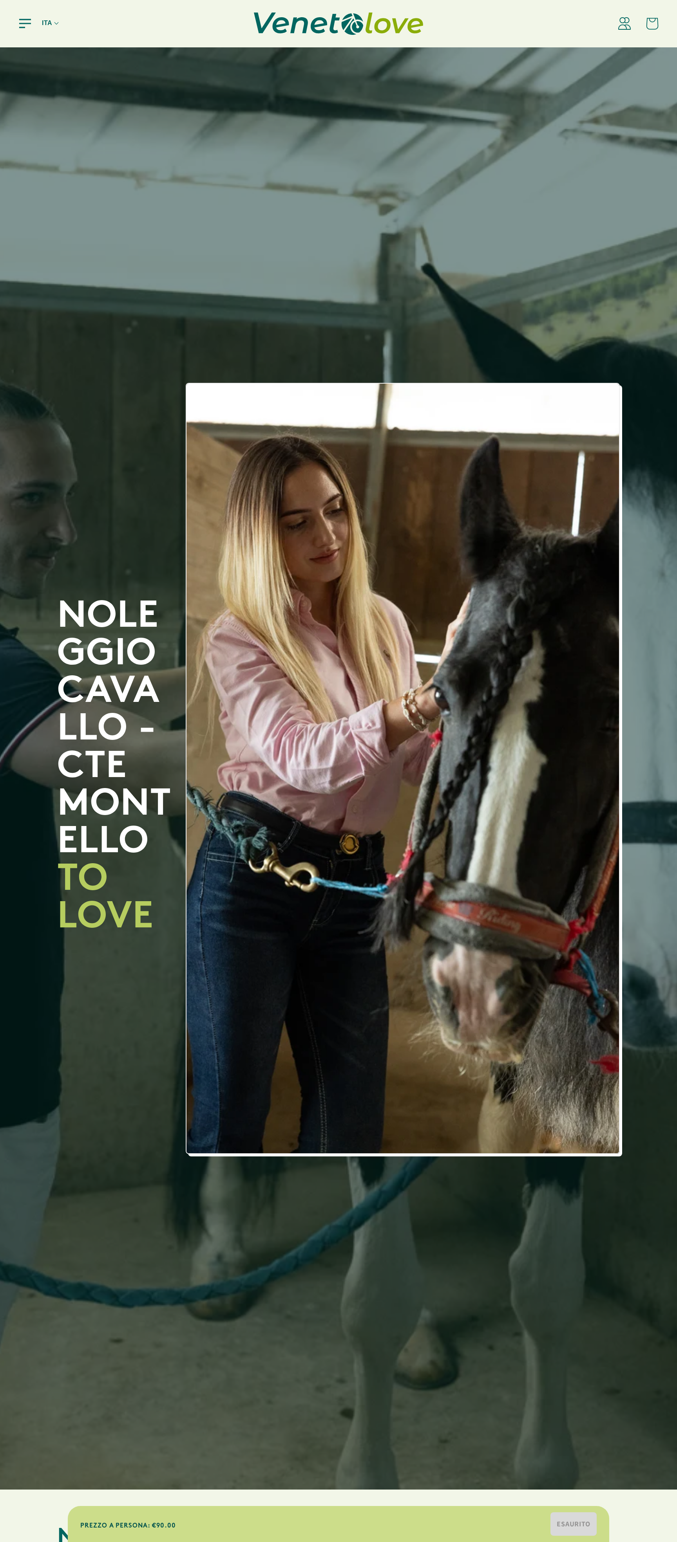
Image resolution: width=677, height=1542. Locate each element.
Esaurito (573, 1523)
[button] (25, 23)
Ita (47, 23)
